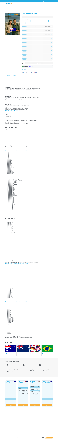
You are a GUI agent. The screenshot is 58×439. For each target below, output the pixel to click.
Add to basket (38, 63)
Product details (24, 69)
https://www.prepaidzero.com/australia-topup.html (12, 110)
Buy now (11, 405)
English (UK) (44, 1)
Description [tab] (9, 75)
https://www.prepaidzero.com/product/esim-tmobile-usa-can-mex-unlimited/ (16, 150)
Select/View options (49, 437)
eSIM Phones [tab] (14, 75)
